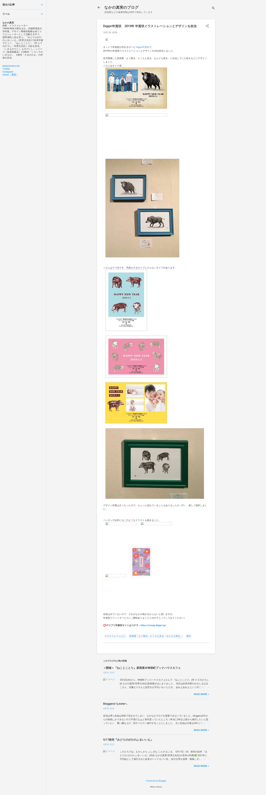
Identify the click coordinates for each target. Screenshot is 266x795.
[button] (207, 26)
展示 (188, 636)
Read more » (201, 694)
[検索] (213, 8)
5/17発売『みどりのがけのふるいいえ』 (128, 739)
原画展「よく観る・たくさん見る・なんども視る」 (155, 636)
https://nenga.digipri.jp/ (153, 625)
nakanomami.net (11, 65)
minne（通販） (10, 74)
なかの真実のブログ (121, 7)
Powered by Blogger (156, 780)
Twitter (6, 68)
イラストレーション (115, 636)
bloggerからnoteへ (115, 703)
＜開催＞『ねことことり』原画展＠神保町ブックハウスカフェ (142, 667)
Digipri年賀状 (142, 47)
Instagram (7, 71)
